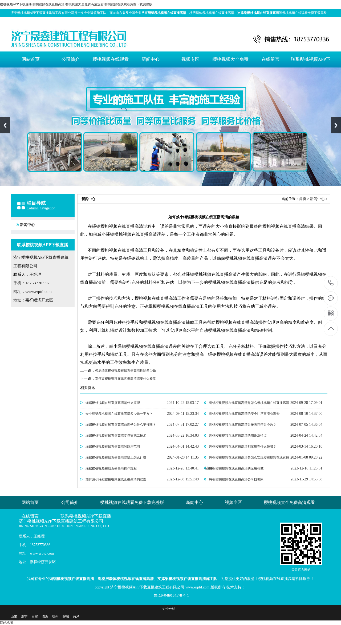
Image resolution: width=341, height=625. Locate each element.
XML (325, 21)
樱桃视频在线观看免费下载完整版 (110, 62)
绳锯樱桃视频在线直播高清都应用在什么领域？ (242, 446)
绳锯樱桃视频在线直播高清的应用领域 (236, 468)
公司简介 (71, 59)
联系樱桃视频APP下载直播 (310, 62)
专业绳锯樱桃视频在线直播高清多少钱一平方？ (119, 414)
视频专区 (190, 59)
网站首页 (31, 59)
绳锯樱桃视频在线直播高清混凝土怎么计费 (116, 457)
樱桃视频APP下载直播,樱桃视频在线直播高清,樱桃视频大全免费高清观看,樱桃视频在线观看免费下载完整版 (76, 4)
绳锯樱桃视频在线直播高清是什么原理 (113, 403)
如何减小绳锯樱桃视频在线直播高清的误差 (116, 479)
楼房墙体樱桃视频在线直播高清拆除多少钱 (125, 370)
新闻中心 (150, 59)
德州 (55, 616)
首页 (302, 199)
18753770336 (331, 283)
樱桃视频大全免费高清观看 (230, 62)
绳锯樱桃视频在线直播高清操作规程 (111, 468)
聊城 (66, 616)
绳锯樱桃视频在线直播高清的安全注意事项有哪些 (244, 414)
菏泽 (76, 616)
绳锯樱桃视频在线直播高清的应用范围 (113, 446)
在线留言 (270, 59)
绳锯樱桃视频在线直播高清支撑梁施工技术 (116, 435)
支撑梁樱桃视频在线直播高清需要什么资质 (125, 378)
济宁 (24, 616)
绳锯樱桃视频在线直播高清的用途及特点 (238, 435)
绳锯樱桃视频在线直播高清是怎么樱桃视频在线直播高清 (249, 403)
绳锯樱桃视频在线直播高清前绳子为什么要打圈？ (121, 425)
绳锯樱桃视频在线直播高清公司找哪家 (236, 479)
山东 (14, 616)
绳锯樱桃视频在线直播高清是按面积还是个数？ (242, 425)
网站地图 (312, 21)
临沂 (45, 616)
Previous (5, 125)
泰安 (34, 616)
